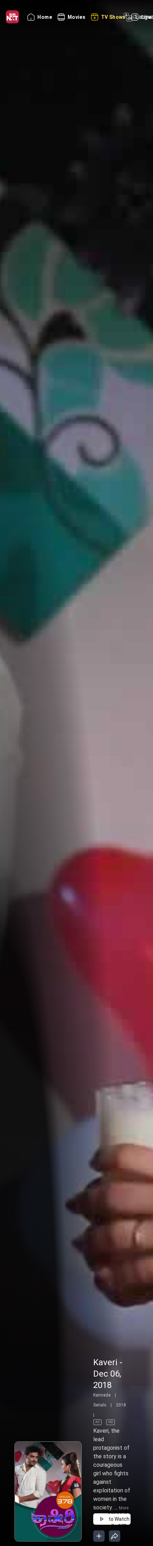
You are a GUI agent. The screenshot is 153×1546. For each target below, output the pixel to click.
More (123, 1508)
